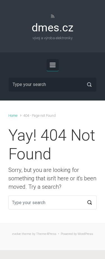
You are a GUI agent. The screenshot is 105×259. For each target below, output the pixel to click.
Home (12, 115)
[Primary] (53, 65)
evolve (16, 234)
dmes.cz (52, 27)
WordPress (85, 234)
